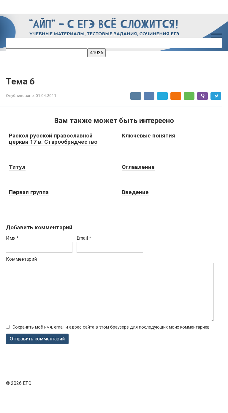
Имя (12, 238)
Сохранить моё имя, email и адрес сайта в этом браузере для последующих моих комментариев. (111, 327)
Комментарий (21, 259)
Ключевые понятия (148, 135)
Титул (17, 167)
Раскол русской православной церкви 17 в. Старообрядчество (53, 138)
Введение (135, 192)
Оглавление (138, 167)
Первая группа (29, 192)
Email (84, 238)
